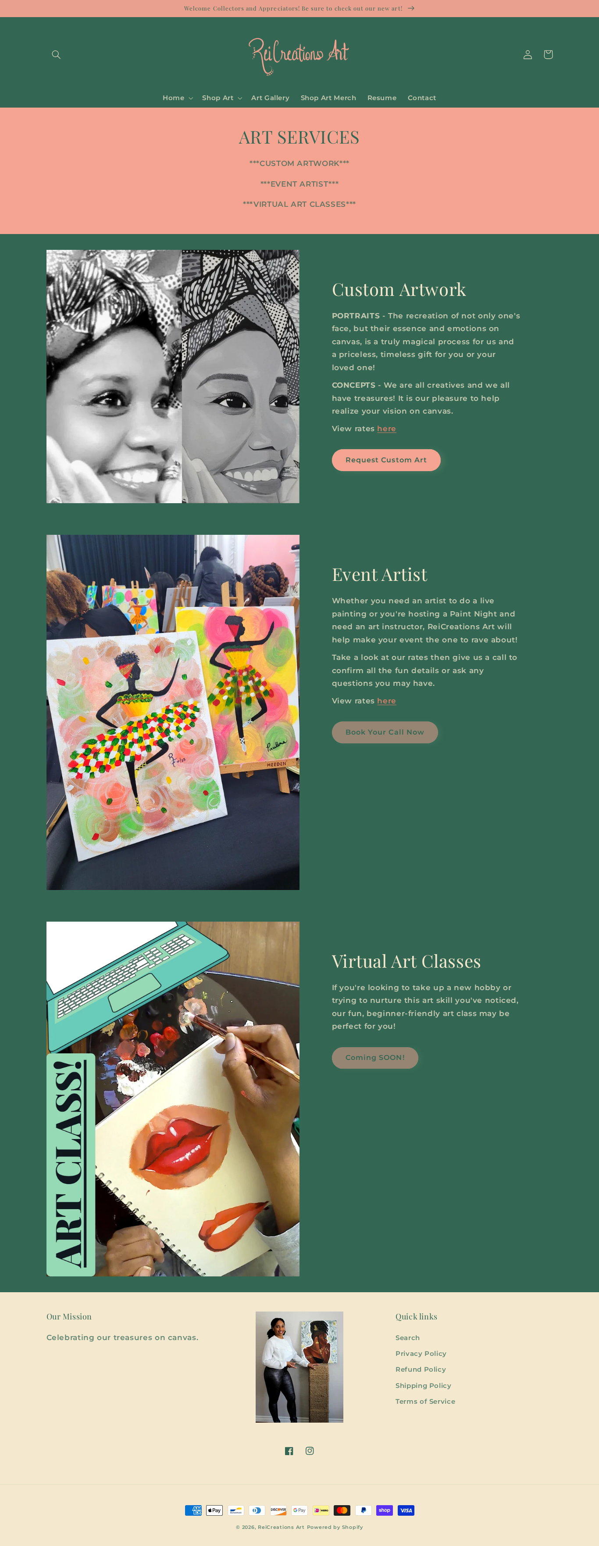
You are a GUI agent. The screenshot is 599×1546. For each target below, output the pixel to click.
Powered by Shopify (335, 1527)
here (386, 428)
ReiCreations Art (281, 1527)
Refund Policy (421, 1369)
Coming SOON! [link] (375, 1057)
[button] (56, 54)
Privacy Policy (421, 1354)
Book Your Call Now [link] (385, 732)
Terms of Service (425, 1401)
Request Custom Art (386, 460)
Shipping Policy (423, 1386)
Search (408, 1338)
